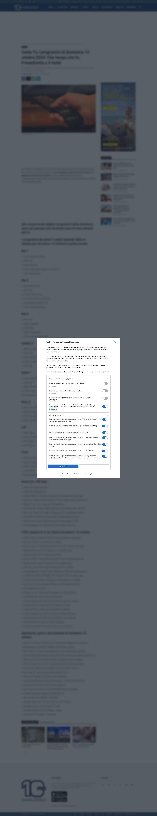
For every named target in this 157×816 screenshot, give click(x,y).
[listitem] (78, 379)
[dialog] (78, 408)
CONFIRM (63, 466)
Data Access (78, 474)
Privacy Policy (90, 474)
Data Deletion (66, 474)
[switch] (105, 383)
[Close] (115, 342)
